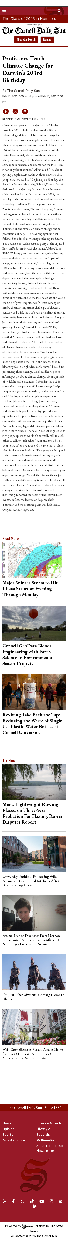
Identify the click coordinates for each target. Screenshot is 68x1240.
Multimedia (45, 1140)
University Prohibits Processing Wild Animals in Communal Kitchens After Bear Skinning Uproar (30, 880)
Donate (47, 39)
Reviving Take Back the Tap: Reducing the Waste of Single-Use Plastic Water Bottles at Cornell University (32, 723)
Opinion (8, 1129)
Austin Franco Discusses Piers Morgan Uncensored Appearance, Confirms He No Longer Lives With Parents (31, 940)
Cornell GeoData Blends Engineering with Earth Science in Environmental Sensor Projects (28, 654)
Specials (43, 1135)
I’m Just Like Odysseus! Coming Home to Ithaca (33, 996)
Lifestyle (43, 1129)
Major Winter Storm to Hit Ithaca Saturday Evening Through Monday (30, 588)
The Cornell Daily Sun (23, 91)
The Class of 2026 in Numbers (29, 18)
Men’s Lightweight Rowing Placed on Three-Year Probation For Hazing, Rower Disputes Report (32, 813)
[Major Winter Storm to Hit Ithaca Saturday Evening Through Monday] (34, 560)
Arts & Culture (13, 1140)
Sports (7, 1135)
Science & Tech (48, 1123)
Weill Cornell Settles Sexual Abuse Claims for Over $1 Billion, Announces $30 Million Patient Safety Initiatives (32, 1053)
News (6, 1123)
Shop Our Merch (26, 39)
